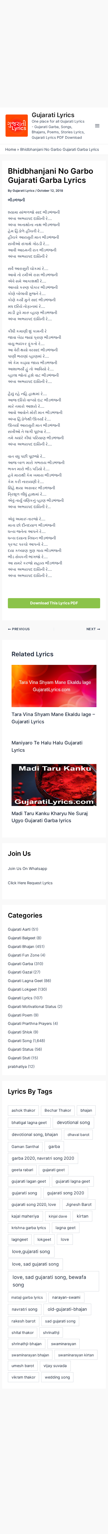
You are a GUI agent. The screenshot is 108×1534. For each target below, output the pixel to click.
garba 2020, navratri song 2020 (43, 1158)
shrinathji (51, 1332)
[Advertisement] (54, 53)
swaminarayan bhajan (30, 1355)
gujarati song (24, 1192)
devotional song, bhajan (35, 1134)
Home (10, 149)
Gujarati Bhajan (21, 946)
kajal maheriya (25, 1216)
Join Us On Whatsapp (27, 868)
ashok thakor (23, 1110)
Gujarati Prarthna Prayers (30, 1023)
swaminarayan (63, 1344)
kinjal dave (58, 1216)
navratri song (24, 1309)
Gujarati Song (20, 1040)
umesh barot (23, 1365)
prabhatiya (17, 1066)
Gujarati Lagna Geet (25, 980)
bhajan (86, 1110)
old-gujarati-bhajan (67, 1309)
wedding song (57, 1377)
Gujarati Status (21, 1049)
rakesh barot (23, 1321)
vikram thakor (23, 1377)
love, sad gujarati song (35, 1264)
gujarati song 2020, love (34, 1204)
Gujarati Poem (20, 1015)
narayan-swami (66, 1297)
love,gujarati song (31, 1251)
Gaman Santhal (25, 1146)
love (65, 1239)
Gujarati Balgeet (21, 938)
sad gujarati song (60, 1321)
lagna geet (65, 1227)
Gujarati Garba (20, 963)
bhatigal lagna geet (29, 1122)
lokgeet (44, 1239)
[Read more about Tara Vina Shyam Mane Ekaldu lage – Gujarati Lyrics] (54, 685)
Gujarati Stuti (19, 1058)
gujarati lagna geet (73, 1181)
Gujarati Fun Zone (23, 955)
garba (54, 1146)
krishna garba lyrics (29, 1227)
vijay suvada (55, 1365)
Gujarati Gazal (20, 972)
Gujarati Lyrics (53, 115)
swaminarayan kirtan (76, 1355)
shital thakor (23, 1332)
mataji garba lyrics (27, 1297)
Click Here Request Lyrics (30, 883)
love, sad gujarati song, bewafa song (49, 1281)
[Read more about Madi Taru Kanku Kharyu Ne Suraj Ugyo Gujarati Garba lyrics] (54, 784)
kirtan (82, 1216)
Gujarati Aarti (19, 929)
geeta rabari (22, 1170)
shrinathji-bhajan (27, 1344)
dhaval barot (78, 1134)
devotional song (73, 1122)
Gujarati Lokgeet (22, 989)
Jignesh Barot (78, 1204)
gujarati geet (53, 1170)
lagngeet (20, 1239)
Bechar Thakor (58, 1110)
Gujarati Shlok (20, 1032)
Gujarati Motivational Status (32, 1006)
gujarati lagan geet (29, 1181)
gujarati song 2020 (65, 1192)
